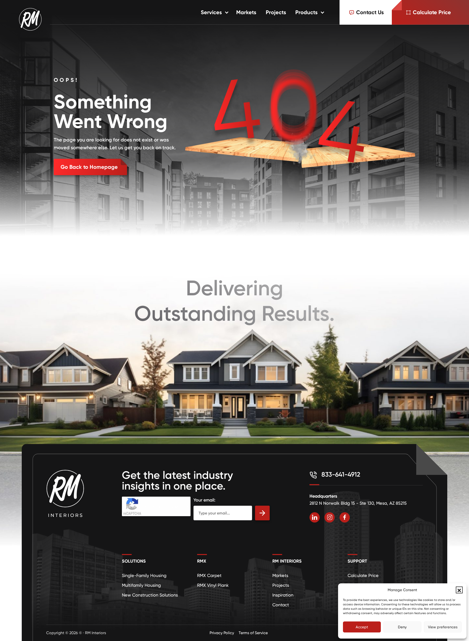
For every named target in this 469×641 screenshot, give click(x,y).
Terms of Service (253, 632)
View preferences (443, 627)
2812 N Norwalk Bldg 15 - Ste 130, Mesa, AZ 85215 (358, 503)
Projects (276, 12)
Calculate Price (363, 575)
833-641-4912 (340, 474)
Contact (280, 604)
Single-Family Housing (144, 575)
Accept (362, 627)
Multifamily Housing (141, 585)
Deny (402, 627)
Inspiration (282, 595)
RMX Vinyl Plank (213, 585)
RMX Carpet (209, 575)
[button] (459, 590)
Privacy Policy (222, 632)
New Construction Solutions (150, 595)
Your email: (204, 500)
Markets (246, 12)
